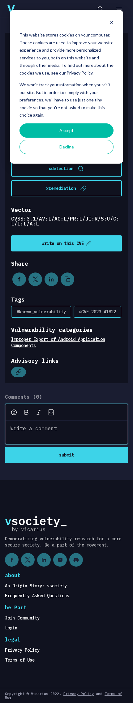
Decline (66, 146)
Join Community (22, 618)
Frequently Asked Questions (37, 595)
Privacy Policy (22, 650)
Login (11, 628)
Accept (66, 130)
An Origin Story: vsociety (36, 586)
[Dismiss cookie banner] (111, 23)
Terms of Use (20, 660)
